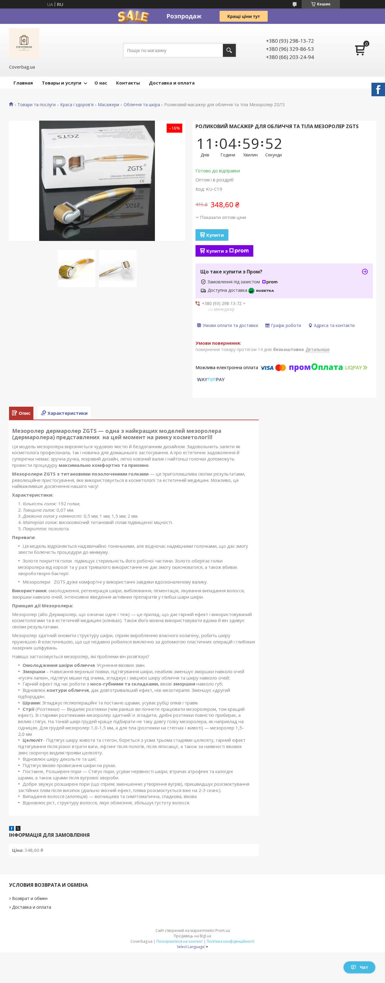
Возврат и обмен (30, 898)
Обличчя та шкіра (142, 104)
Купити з (217, 251)
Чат (364, 967)
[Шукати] (229, 50)
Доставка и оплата (172, 83)
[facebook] (11, 829)
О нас (100, 83)
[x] (18, 829)
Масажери (108, 104)
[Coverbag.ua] (24, 43)
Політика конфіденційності (230, 941)
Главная (23, 83)
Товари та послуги (36, 104)
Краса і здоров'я (77, 104)
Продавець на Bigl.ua (192, 935)
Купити (215, 235)
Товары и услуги (61, 83)
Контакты (128, 83)
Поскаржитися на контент (179, 941)
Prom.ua (222, 930)
